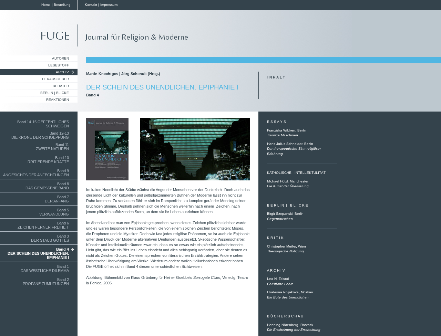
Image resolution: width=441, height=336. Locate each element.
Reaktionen (57, 100)
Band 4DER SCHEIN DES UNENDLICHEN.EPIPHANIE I (38, 253)
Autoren (60, 58)
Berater (61, 86)
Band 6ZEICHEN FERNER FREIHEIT (43, 225)
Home (46, 5)
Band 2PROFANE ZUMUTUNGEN (46, 281)
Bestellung (62, 5)
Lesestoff (58, 65)
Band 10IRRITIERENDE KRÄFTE (48, 160)
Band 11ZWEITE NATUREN (52, 147)
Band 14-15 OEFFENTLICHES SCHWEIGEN (43, 124)
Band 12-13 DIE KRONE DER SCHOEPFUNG (40, 135)
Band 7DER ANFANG (57, 199)
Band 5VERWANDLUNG (54, 212)
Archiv (62, 72)
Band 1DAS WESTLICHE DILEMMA (45, 268)
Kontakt (91, 5)
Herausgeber (55, 79)
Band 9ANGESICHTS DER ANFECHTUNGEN (36, 173)
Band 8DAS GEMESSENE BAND (47, 186)
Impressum (108, 5)
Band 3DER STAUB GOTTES (50, 238)
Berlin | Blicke (54, 93)
